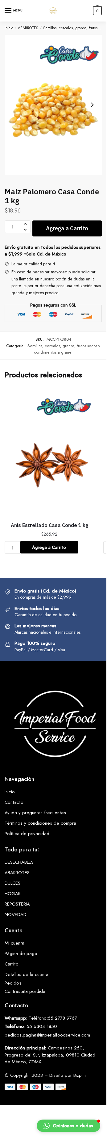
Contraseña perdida (25, 991)
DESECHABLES (19, 862)
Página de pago (21, 953)
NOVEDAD (16, 914)
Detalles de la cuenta (26, 974)
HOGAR (13, 893)
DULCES (12, 883)
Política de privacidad (27, 833)
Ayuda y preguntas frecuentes (35, 812)
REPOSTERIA (17, 904)
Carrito (11, 964)
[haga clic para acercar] (53, 105)
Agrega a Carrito (67, 228)
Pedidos (13, 983)
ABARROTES (28, 28)
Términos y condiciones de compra (40, 823)
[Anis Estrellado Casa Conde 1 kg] (49, 452)
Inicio (9, 28)
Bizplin (79, 1075)
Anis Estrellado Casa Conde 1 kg (49, 525)
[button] (68, 1126)
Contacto (14, 802)
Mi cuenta (14, 943)
